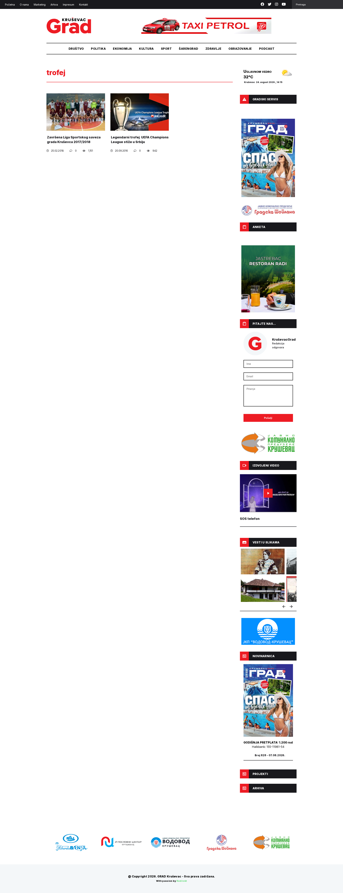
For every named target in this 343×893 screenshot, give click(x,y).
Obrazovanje (240, 48)
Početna (10, 4)
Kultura (146, 48)
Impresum (68, 4)
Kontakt (83, 4)
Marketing (40, 4)
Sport (166, 48)
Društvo (76, 48)
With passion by (171, 881)
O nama (24, 4)
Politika (98, 48)
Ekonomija (122, 48)
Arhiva (54, 4)
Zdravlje (213, 48)
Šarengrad (188, 48)
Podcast (266, 48)
